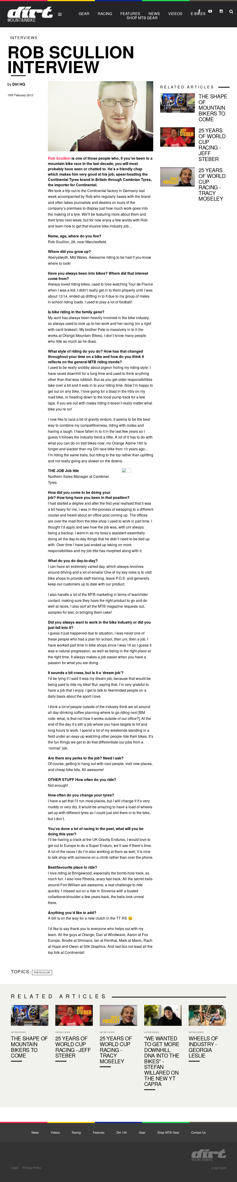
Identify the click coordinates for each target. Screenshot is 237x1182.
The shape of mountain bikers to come (195, 108)
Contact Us (198, 1132)
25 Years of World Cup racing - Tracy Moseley (195, 185)
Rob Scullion (59, 158)
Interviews (24, 37)
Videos (175, 13)
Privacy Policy (32, 1167)
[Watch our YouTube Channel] (210, 11)
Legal (14, 1167)
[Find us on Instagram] (221, 11)
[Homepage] (208, 1154)
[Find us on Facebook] (199, 11)
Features (130, 13)
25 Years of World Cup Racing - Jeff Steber (195, 145)
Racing (105, 13)
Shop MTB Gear (142, 17)
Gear (84, 13)
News (154, 13)
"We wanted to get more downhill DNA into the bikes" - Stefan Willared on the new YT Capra (163, 1048)
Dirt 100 (121, 1132)
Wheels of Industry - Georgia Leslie (207, 1034)
